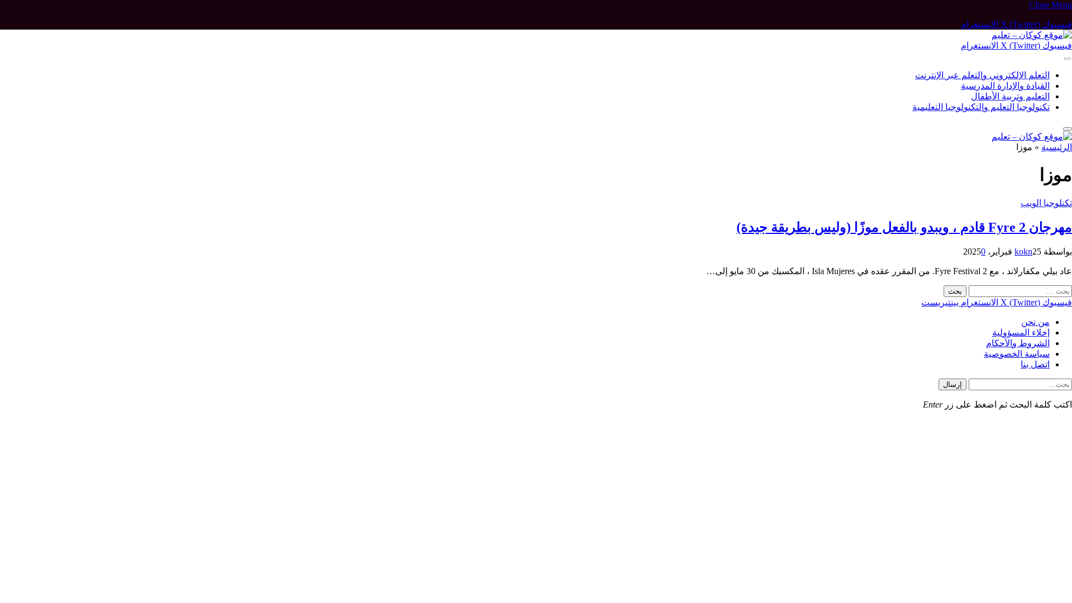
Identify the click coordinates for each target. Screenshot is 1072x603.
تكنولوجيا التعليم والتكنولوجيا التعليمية (981, 107)
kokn (1023, 251)
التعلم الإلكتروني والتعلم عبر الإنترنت (982, 75)
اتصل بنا (1035, 364)
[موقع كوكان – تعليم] (1032, 35)
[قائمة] (1067, 59)
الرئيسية (1056, 147)
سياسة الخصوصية (1017, 353)
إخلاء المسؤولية (1021, 332)
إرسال (952, 384)
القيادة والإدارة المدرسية (1005, 85)
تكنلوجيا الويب (1046, 203)
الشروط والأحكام (1018, 343)
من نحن (1035, 322)
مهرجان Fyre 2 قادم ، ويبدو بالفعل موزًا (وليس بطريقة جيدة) (904, 227)
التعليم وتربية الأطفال (1010, 96)
